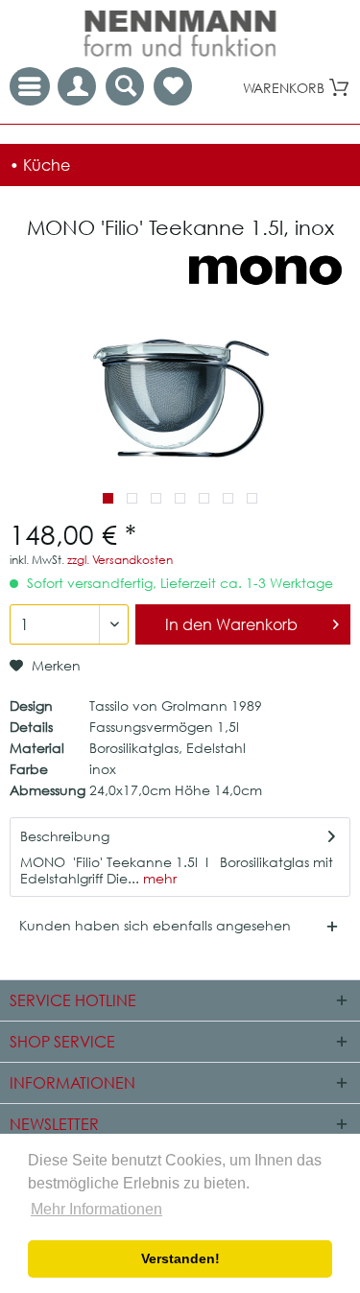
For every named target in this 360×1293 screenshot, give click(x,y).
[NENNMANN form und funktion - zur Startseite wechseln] (180, 34)
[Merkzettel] (173, 86)
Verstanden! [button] (180, 1258)
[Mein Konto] (77, 86)
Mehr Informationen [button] (96, 1209)
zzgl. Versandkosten (120, 559)
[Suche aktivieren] (125, 86)
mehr (158, 878)
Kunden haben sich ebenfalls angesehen (155, 925)
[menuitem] (173, 86)
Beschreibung (64, 836)
